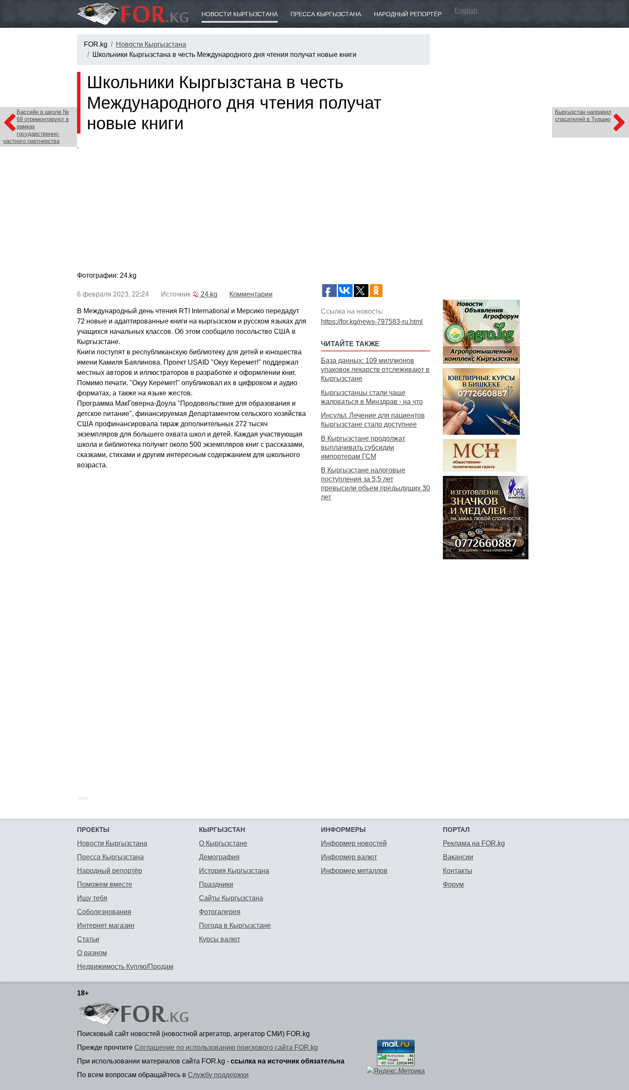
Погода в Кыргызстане (235, 925)
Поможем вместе (104, 884)
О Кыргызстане (223, 843)
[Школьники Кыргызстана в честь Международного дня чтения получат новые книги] (253, 204)
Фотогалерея (219, 911)
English (466, 10)
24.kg (208, 294)
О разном (92, 952)
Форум (453, 884)
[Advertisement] (375, 639)
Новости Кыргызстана (240, 14)
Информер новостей (354, 843)
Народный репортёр (408, 14)
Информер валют (349, 857)
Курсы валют (219, 939)
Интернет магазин (105, 925)
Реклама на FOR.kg (474, 843)
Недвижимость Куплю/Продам (125, 966)
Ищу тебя (92, 898)
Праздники (216, 884)
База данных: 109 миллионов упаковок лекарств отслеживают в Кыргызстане (375, 369)
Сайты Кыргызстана (231, 898)
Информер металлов (354, 870)
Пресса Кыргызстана (326, 14)
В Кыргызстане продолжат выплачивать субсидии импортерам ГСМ (363, 447)
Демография (219, 857)
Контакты (457, 870)
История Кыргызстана (234, 870)
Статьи (88, 939)
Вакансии (458, 857)
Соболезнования (104, 911)
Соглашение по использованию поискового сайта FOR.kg (226, 1047)
